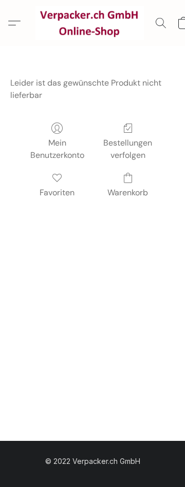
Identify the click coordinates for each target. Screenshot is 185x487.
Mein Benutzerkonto (57, 148)
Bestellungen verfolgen (127, 148)
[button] (92, 23)
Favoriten (57, 192)
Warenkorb (127, 192)
